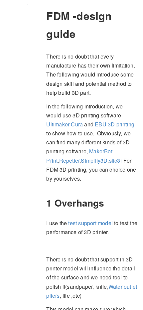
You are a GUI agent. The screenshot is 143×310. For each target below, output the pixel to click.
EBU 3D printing (114, 124)
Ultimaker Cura (64, 124)
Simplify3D (94, 160)
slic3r (115, 160)
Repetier (69, 160)
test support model (90, 223)
